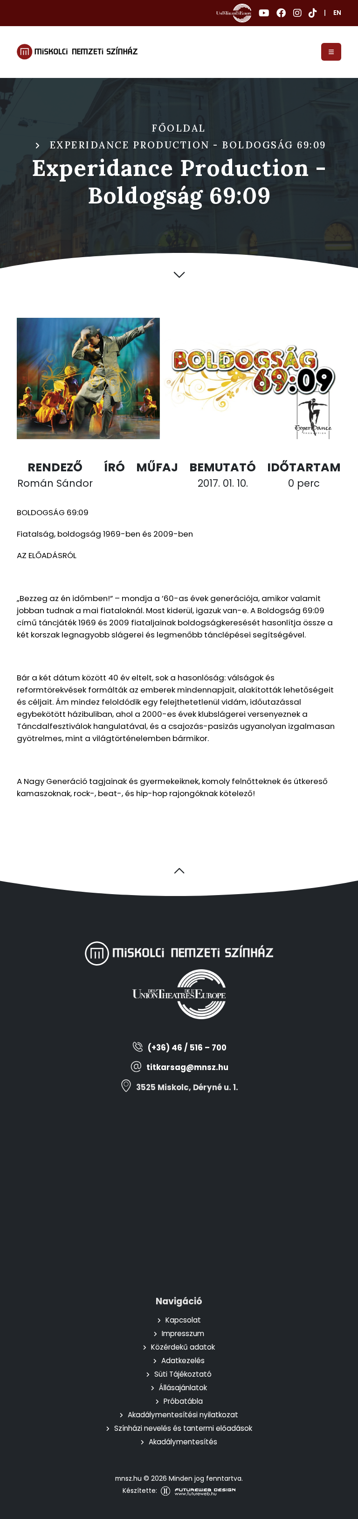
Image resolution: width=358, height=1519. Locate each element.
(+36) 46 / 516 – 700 (187, 1048)
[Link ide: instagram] (297, 13)
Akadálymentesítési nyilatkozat (183, 1415)
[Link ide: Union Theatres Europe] (233, 13)
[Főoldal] (77, 52)
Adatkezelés (183, 1360)
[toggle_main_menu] (331, 52)
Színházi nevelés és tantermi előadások (183, 1428)
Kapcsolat (183, 1320)
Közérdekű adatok (183, 1347)
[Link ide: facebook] (281, 13)
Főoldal (179, 128)
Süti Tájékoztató (183, 1374)
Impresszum (183, 1333)
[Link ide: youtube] (264, 13)
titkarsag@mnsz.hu (187, 1067)
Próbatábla (183, 1401)
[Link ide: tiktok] (313, 13)
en (337, 12)
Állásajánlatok (183, 1388)
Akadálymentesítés (183, 1442)
